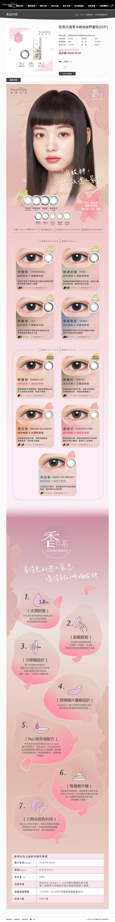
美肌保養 (91, 6)
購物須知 (25, 919)
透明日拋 (43, 6)
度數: (60, 61)
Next (52, 49)
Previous (10, 49)
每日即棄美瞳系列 (101, 15)
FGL (82, 15)
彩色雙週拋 (79, 6)
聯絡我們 (17, 919)
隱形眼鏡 (31, 6)
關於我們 (9, 919)
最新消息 (19, 6)
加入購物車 (68, 74)
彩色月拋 (66, 6)
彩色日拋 (54, 6)
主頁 (10, 6)
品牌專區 (103, 6)
